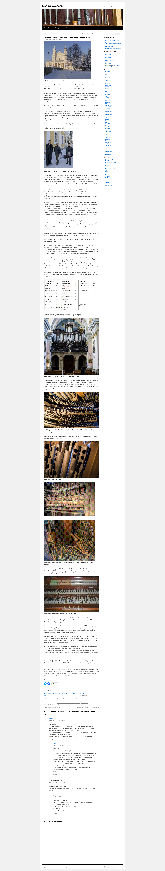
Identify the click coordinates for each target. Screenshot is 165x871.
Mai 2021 (107, 100)
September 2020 (108, 105)
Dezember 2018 (108, 125)
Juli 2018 (107, 133)
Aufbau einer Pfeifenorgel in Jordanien (113, 43)
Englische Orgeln (108, 160)
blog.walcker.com (53, 6)
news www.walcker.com (74, 703)
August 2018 (108, 131)
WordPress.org (108, 187)
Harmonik (107, 163)
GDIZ (106, 56)
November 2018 (108, 126)
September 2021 (108, 96)
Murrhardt (107, 167)
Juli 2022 (107, 86)
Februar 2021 (108, 103)
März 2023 (107, 77)
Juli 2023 (107, 73)
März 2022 (107, 89)
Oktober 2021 (108, 94)
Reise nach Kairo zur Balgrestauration (113, 48)
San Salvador (108, 174)
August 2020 (108, 106)
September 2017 (108, 145)
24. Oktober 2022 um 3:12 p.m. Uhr (61, 745)
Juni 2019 (107, 117)
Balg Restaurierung (109, 159)
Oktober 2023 (108, 71)
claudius (51, 719)
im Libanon (107, 165)
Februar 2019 (108, 122)
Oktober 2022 (108, 83)
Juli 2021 (107, 97)
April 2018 (107, 137)
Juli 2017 (107, 148)
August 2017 (108, 147)
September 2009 (108, 151)
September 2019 (108, 114)
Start (45, 28)
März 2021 (107, 102)
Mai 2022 (107, 88)
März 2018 (107, 139)
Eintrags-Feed (108, 184)
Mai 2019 (107, 119)
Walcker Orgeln (84, 703)
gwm (61, 39)
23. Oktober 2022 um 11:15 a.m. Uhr (57, 782)
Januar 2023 (107, 80)
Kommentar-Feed (108, 185)
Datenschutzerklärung (53, 28)
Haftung (63, 28)
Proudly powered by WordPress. (112, 867)
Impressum (69, 28)
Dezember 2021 (108, 93)
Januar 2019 (107, 123)
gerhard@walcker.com (50, 657)
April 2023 (107, 76)
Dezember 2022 (108, 82)
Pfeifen (106, 171)
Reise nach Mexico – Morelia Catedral (113, 39)
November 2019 (108, 111)
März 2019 (107, 120)
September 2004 (108, 154)
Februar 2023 (108, 79)
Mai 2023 (107, 74)
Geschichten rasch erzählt (63, 703)
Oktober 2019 (108, 113)
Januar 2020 (107, 108)
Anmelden (107, 182)
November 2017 (108, 142)
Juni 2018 (107, 134)
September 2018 (108, 130)
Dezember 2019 (108, 110)
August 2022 (108, 85)
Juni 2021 (107, 99)
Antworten (51, 739)
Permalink (58, 704)
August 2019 (108, 116)
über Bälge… (83, 693)
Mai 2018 (107, 136)
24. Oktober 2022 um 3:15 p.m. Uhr (61, 796)
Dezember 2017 (108, 140)
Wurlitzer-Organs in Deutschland (52, 33)
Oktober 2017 (108, 143)
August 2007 (108, 153)
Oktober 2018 (108, 128)
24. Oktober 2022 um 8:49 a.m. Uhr (57, 720)
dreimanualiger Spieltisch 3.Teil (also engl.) (88, 33)
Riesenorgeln (108, 173)
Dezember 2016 (108, 150)
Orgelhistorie (108, 170)
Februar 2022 (108, 91)
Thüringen (107, 176)
